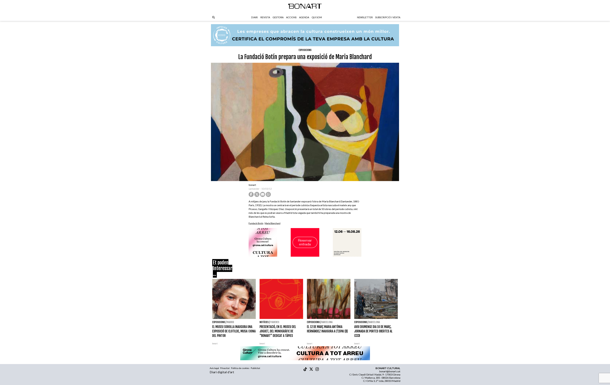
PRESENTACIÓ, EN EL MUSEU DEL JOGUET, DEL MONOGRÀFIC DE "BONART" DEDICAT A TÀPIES (278, 331)
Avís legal (214, 368)
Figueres (274, 322)
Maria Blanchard (272, 223)
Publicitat (255, 368)
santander (254, 188)
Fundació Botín (256, 223)
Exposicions (305, 50)
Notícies (264, 322)
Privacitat (225, 368)
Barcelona (326, 322)
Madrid (230, 322)
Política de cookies (240, 368)
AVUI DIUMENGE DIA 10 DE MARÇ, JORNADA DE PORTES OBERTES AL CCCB (373, 331)
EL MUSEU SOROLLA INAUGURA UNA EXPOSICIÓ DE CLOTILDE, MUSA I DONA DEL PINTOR (234, 331)
